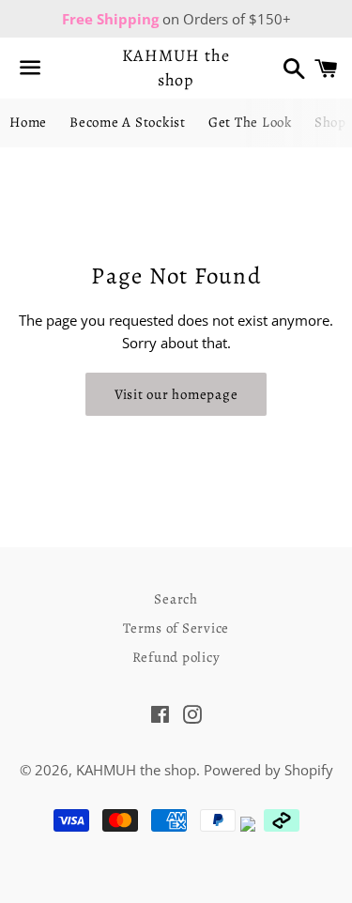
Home (28, 122)
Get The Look (250, 122)
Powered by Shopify (268, 769)
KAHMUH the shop (175, 67)
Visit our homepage (176, 394)
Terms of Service (176, 628)
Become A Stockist (127, 122)
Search (176, 598)
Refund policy (176, 657)
